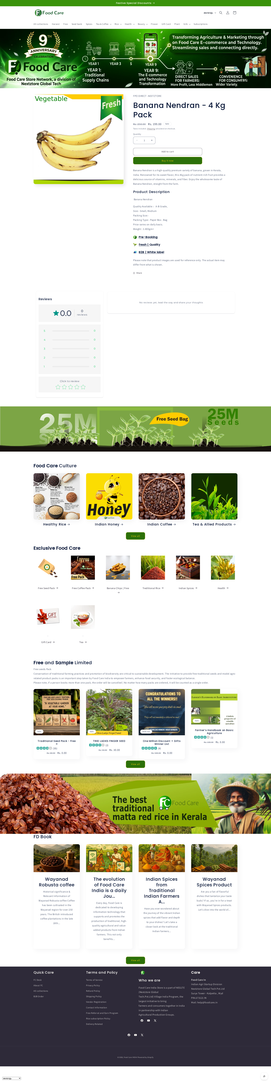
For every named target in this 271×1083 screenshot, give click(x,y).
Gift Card (46, 642)
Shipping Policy (94, 996)
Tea (81, 642)
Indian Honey (107, 524)
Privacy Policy (93, 985)
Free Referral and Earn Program (102, 1013)
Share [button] (139, 272)
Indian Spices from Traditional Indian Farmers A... (162, 890)
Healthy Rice (54, 524)
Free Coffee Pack (81, 588)
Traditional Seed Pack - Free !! (57, 743)
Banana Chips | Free (118, 588)
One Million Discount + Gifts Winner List (162, 743)
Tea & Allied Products (212, 524)
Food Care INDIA (130, 1057)
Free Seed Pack (46, 588)
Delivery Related (94, 1024)
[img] (44, 748)
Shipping (151, 128)
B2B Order (39, 996)
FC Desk (38, 979)
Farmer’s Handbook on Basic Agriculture (214, 732)
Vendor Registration (96, 1002)
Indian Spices (186, 588)
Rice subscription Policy (98, 1018)
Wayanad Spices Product (214, 882)
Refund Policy (93, 991)
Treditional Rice (151, 588)
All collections (41, 991)
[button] (103, 24)
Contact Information (96, 1007)
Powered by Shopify (146, 1057)
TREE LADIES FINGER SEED (109, 741)
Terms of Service (94, 979)
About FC (38, 985)
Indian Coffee (159, 524)
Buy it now (168, 160)
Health (221, 588)
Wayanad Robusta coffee (56, 882)
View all (135, 535)
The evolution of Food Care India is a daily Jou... (109, 887)
